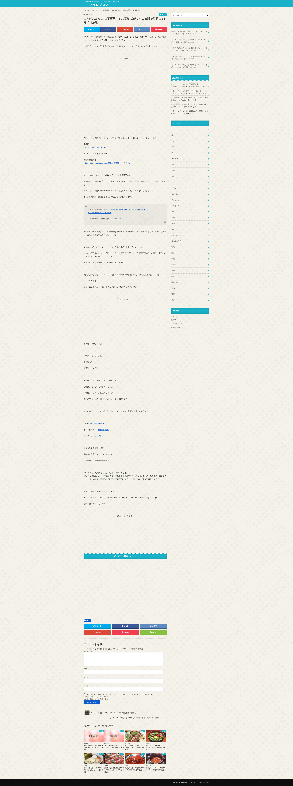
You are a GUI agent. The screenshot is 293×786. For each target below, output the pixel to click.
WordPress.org (177, 327)
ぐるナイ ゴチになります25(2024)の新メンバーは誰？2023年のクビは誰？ (189, 66)
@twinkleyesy (96, 423)
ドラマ (173, 188)
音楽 (173, 300)
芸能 (173, 294)
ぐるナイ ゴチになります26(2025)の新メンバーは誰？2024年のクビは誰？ (189, 49)
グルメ (173, 165)
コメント (88, 651)
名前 (85, 669)
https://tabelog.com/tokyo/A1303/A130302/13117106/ (106, 163)
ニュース (174, 194)
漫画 (173, 271)
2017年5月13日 (115, 218)
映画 (173, 259)
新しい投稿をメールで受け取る (96, 699)
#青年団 (122, 210)
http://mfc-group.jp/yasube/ (95, 147)
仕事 (173, 212)
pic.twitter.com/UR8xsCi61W (99, 213)
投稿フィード (176, 320)
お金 (173, 141)
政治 (173, 247)
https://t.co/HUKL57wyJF (135, 210)
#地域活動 (115, 210)
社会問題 (174, 282)
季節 (173, 223)
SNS (172, 135)
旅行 (173, 253)
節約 (173, 288)
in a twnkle (95, 436)
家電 (173, 229)
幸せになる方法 (177, 235)
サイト (86, 686)
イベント (174, 153)
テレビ (88, 620)
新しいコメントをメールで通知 (96, 697)
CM (172, 129)
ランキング (175, 206)
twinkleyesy (103, 429)
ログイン (174, 316)
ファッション (176, 200)
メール (86, 677)
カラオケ (174, 159)
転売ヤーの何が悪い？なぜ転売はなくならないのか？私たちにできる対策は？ (189, 32)
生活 (173, 276)
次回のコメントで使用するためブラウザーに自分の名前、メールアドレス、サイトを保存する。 (119, 694)
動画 (173, 217)
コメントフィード (177, 324)
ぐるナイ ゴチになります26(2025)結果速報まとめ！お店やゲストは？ (188, 41)
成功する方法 (176, 241)
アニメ (173, 147)
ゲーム (173, 170)
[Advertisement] (125, 76)
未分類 (173, 265)
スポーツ (174, 176)
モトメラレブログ (96, 5)
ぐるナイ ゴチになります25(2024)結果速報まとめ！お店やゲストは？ (188, 57)
